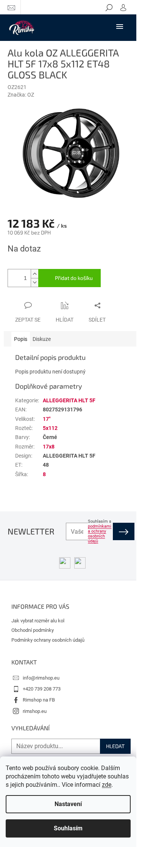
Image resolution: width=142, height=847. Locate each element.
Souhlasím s (99, 531)
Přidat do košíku (74, 278)
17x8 (49, 447)
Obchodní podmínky (32, 630)
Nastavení (68, 804)
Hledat (115, 746)
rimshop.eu (35, 711)
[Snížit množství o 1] (34, 282)
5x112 (50, 428)
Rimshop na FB (39, 700)
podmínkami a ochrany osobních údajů (99, 534)
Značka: (21, 95)
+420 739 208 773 (42, 689)
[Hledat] (109, 7)
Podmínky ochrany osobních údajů (47, 640)
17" (46, 419)
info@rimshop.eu (41, 678)
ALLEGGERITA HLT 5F (69, 400)
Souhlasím (68, 828)
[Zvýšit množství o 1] (34, 273)
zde (106, 784)
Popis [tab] (20, 339)
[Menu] (119, 26)
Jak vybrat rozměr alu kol (37, 621)
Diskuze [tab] (42, 339)
